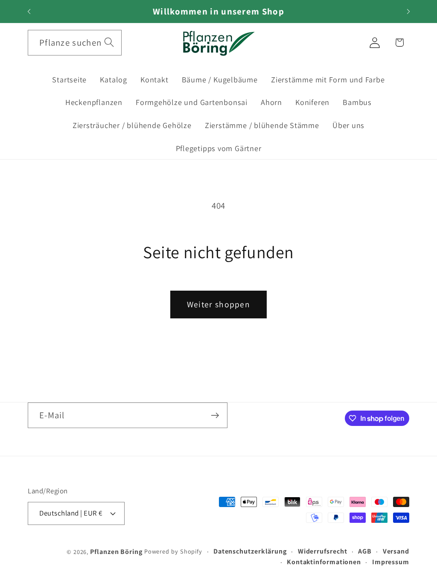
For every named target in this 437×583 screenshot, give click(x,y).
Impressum (390, 561)
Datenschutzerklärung (250, 551)
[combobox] (74, 42)
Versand (396, 551)
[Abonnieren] (215, 415)
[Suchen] (109, 42)
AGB (365, 551)
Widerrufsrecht (322, 551)
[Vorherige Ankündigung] (29, 11)
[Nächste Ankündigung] (408, 11)
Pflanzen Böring (116, 551)
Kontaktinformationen (324, 561)
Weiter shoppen (218, 304)
